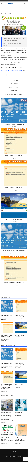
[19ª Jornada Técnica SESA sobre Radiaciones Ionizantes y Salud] (7, 430)
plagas (9, 75)
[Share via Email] (17, 80)
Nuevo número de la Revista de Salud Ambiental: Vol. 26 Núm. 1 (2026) (20, 316)
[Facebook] (21, 3)
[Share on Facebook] (12, 80)
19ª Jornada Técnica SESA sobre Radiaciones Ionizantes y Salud (7, 440)
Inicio (2, 7)
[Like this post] (10, 80)
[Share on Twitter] (13, 80)
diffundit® (23, 460)
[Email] (24, 3)
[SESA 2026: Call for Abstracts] (14, 205)
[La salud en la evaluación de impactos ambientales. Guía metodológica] (21, 430)
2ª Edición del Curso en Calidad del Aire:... (14, 124)
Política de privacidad (17, 456)
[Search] (26, 3)
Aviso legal (8, 456)
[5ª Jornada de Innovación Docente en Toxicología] (21, 405)
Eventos (7, 7)
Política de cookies (10, 458)
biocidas (4, 75)
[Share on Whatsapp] (16, 80)
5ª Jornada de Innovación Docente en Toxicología (21, 414)
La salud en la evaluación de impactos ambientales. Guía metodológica (20, 440)
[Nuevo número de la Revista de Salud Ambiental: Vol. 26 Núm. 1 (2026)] (14, 141)
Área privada (19, 458)
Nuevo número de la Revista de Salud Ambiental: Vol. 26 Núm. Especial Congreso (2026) (6, 338)
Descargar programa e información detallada (11, 70)
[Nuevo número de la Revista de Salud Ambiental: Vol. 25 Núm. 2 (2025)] (14, 268)
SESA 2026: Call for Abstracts (14, 219)
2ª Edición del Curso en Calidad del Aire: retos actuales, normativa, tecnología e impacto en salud (7, 316)
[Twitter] (23, 3)
